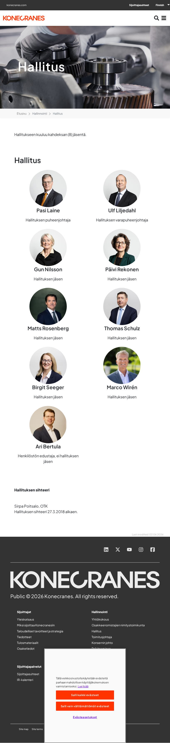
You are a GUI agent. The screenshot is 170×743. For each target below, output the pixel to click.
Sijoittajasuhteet (139, 5)
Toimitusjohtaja (102, 637)
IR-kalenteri (25, 680)
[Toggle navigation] (164, 18)
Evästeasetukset (85, 717)
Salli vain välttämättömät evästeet (85, 706)
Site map (23, 729)
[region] (85, 695)
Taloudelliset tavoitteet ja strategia (40, 631)
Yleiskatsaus (25, 619)
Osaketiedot (25, 648)
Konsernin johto (102, 643)
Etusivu (22, 113)
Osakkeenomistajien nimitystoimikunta (118, 625)
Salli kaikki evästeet (85, 695)
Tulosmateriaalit (27, 643)
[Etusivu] (27, 18)
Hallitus (96, 631)
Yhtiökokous (100, 619)
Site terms (37, 729)
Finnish (160, 5)
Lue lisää (83, 686)
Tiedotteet (24, 637)
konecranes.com (17, 5)
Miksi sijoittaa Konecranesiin (36, 625)
